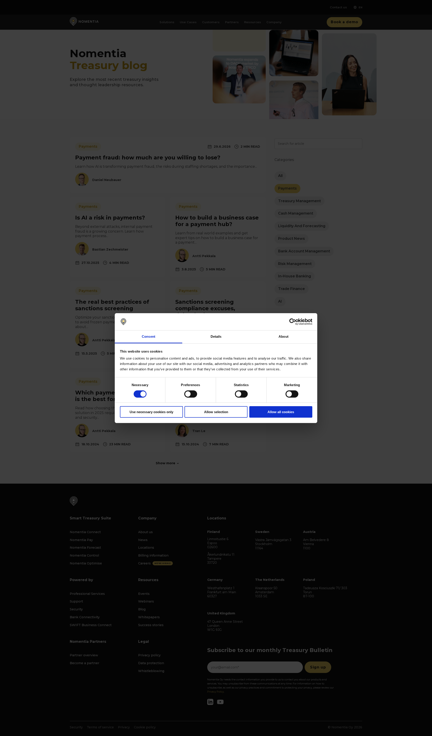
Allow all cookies (281, 412)
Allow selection (216, 412)
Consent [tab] (148, 336)
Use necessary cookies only (151, 412)
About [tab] (283, 336)
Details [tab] (216, 336)
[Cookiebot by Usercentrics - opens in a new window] (292, 321)
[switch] (190, 394)
